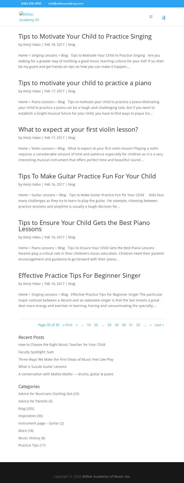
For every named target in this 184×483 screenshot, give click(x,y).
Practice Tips (28, 445)
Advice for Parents (33, 401)
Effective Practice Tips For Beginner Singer (79, 275)
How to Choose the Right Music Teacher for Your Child (61, 344)
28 (109, 325)
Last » (159, 325)
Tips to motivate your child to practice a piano (84, 82)
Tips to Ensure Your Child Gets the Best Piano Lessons (84, 225)
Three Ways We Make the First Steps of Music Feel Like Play (65, 359)
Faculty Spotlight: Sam (36, 352)
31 (131, 325)
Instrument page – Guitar (38, 423)
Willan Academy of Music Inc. (106, 476)
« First (67, 325)
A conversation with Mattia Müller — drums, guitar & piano (65, 374)
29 (117, 325)
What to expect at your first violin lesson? (78, 129)
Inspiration (27, 415)
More (22, 430)
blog (71, 44)
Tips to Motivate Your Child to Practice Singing (85, 36)
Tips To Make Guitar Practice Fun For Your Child (87, 176)
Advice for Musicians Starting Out (45, 393)
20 (96, 325)
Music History (29, 438)
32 (138, 325)
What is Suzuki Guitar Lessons (42, 366)
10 (89, 325)
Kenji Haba (32, 44)
